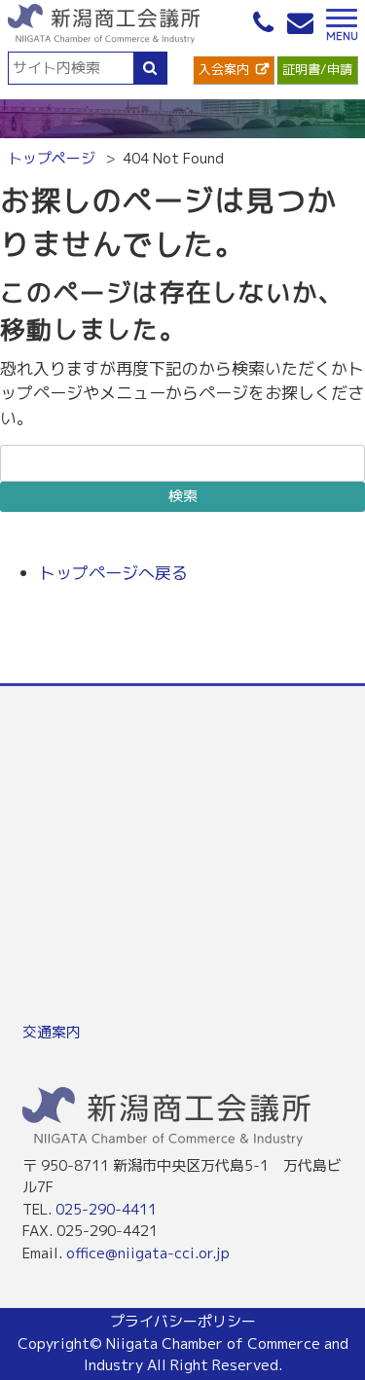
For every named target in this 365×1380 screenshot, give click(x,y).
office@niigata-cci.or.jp (148, 1253)
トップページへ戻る (113, 573)
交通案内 (51, 1032)
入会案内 (224, 69)
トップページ (51, 158)
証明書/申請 (317, 69)
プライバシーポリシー (183, 1321)
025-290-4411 (106, 1209)
